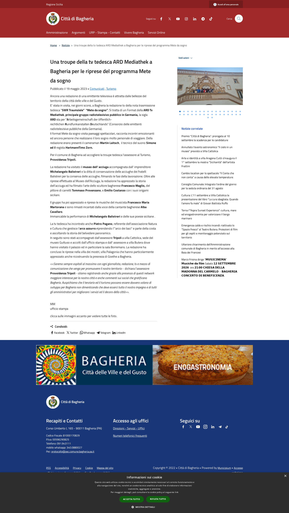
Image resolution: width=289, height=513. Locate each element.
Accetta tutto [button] (131, 499)
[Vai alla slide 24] (208, 114)
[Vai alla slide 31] (236, 114)
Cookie (89, 468)
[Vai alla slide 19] (188, 114)
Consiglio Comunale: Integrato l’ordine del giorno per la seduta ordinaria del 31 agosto (208, 186)
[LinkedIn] (193, 18)
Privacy (77, 468)
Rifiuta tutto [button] (158, 499)
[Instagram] (185, 18)
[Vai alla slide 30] (232, 114)
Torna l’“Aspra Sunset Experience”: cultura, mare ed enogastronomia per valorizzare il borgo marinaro (208, 214)
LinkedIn (121, 333)
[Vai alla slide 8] (208, 111)
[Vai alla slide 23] (204, 114)
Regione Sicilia (54, 4)
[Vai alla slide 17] (180, 114)
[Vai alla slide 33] (208, 117)
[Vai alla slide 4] (192, 111)
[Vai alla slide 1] (180, 111)
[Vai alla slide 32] (240, 114)
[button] (144, 507)
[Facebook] (160, 18)
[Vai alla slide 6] (200, 111)
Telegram (105, 333)
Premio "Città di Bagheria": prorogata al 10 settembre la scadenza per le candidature (205, 138)
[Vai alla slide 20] (192, 114)
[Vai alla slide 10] (216, 111)
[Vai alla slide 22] (200, 114)
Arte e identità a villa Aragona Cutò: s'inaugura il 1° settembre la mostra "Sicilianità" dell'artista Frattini (209, 162)
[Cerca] (239, 19)
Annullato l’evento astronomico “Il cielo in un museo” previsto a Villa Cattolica (206, 149)
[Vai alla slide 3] (188, 111)
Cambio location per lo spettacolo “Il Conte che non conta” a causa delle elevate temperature (207, 175)
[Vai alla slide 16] (240, 111)
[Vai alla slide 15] (236, 111)
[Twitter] (168, 18)
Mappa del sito (105, 468)
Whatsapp (89, 333)
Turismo (111, 88)
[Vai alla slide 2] (184, 111)
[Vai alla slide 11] (220, 111)
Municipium (224, 468)
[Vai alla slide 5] (196, 111)
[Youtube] (176, 18)
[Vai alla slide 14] (232, 111)
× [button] (285, 476)
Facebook (59, 333)
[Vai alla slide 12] (224, 111)
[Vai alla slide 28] (224, 114)
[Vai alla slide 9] (212, 111)
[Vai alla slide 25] (212, 114)
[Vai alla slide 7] (204, 111)
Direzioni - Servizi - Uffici (129, 428)
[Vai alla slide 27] (220, 114)
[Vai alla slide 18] (184, 114)
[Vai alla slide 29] (228, 114)
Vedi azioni (183, 58)
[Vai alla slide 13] (228, 111)
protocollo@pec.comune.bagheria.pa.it (72, 451)
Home (53, 45)
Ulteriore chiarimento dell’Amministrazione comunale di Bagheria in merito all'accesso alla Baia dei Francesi (207, 248)
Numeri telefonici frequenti (130, 435)
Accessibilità (62, 468)
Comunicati (97, 88)
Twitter (74, 333)
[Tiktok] (209, 18)
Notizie (66, 45)
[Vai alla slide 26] (216, 114)
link (176, 492)
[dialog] (144, 492)
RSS (48, 468)
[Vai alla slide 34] (212, 117)
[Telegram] (201, 18)
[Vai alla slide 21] (196, 114)
